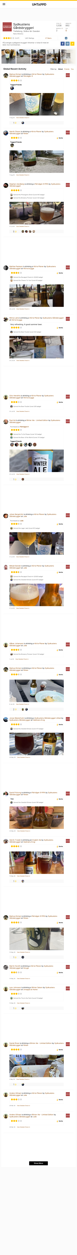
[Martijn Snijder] (23, 231)
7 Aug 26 (12, 117)
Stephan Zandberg (16, 184)
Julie (25, 516)
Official (66, 38)
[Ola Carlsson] (23, 479)
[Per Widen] (23, 1084)
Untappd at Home (30, 989)
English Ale (36, 840)
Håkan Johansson (16, 643)
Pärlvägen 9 (28, 76)
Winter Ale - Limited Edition (37, 420)
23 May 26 (12, 831)
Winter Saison (37, 987)
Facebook (63, 44)
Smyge (26, 968)
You (72, 69)
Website (72, 44)
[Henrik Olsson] (23, 122)
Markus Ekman (15, 74)
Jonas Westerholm (16, 718)
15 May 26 (12, 876)
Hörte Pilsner (37, 74)
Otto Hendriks (15, 396)
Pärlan (25, 133)
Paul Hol (12, 420)
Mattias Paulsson (16, 266)
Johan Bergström (16, 514)
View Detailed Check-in (22, 117)
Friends (66, 69)
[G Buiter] (33, 231)
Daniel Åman (14, 1043)
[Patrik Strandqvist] (23, 1008)
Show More (38, 1163)
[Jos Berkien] (23, 881)
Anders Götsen (15, 1093)
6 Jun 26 (11, 704)
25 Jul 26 (12, 360)
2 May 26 (12, 1079)
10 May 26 (12, 1003)
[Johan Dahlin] (23, 957)
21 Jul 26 (12, 557)
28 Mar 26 (12, 1105)
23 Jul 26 (12, 474)
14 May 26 (12, 978)
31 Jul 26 (12, 226)
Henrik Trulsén (15, 840)
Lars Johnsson (15, 987)
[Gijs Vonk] (26, 231)
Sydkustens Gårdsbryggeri (53, 318)
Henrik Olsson (14, 131)
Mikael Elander (15, 566)
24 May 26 (12, 757)
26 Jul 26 (12, 309)
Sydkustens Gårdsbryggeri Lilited (48, 718)
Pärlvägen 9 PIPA (41, 184)
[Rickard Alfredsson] (23, 709)
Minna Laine (14, 318)
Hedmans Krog (39, 720)
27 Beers (48, 38)
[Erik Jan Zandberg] (30, 231)
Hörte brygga (28, 268)
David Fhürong (15, 793)
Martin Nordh (14, 966)
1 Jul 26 (11, 659)
